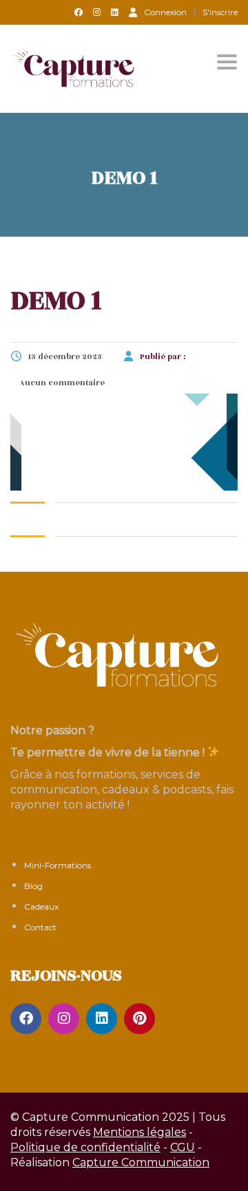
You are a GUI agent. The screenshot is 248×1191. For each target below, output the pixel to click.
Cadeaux (41, 906)
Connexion (165, 12)
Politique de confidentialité (85, 1147)
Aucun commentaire (61, 383)
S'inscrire (220, 12)
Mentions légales (139, 1132)
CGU (182, 1147)
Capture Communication (140, 1162)
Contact (40, 927)
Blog (33, 886)
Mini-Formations (57, 865)
